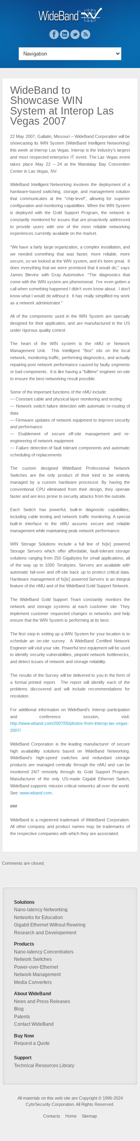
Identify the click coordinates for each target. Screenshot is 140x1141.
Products (24, 944)
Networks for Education (38, 917)
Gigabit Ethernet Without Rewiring (50, 925)
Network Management (37, 974)
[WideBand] (70, 21)
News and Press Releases (42, 1001)
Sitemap (89, 1116)
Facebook (54, 34)
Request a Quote (32, 1043)
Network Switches (33, 959)
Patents (22, 1016)
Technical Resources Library (44, 1065)
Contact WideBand (34, 1024)
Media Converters (33, 982)
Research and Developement (45, 932)
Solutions (24, 902)
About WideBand (32, 993)
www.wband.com (36, 792)
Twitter (75, 34)
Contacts (51, 1116)
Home (71, 1116)
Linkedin (64, 34)
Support (23, 1058)
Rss (85, 34)
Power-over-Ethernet (36, 967)
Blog (19, 1009)
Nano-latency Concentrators (44, 952)
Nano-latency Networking (41, 909)
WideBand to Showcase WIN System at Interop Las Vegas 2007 (62, 105)
